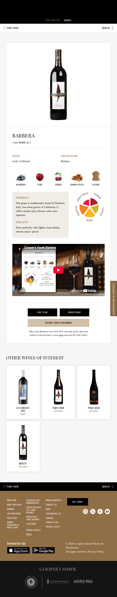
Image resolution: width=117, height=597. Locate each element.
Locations (31, 523)
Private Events (33, 530)
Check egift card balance (32, 518)
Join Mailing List (54, 513)
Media (29, 534)
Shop (48, 509)
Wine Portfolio (53, 20)
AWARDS (10, 509)
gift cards (80, 501)
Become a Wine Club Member (63, 323)
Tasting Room (13, 513)
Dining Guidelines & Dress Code (13, 525)
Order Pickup (78, 313)
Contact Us (51, 504)
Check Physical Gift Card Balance (33, 510)
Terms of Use (52, 522)
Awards (67, 20)
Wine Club (11, 500)
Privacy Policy (53, 526)
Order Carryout (54, 500)
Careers (49, 517)
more (61, 335)
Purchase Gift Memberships (33, 501)
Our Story (12, 517)
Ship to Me (47, 313)
